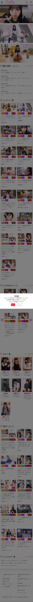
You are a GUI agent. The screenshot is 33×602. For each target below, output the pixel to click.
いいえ (19, 305)
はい (13, 305)
